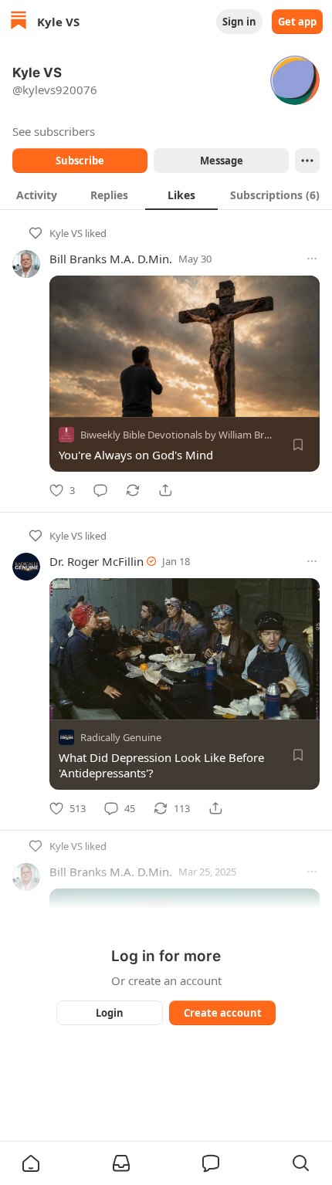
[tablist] (166, 194)
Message (221, 161)
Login (110, 1013)
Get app (297, 22)
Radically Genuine (120, 737)
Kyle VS (66, 233)
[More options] (312, 258)
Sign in (239, 22)
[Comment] (100, 490)
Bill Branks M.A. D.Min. (110, 258)
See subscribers (53, 131)
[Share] (165, 490)
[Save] (298, 444)
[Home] (18, 22)
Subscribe (80, 161)
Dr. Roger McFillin (96, 561)
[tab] (36, 194)
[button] (31, 1163)
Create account (223, 1013)
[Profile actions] (307, 160)
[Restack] (133, 490)
